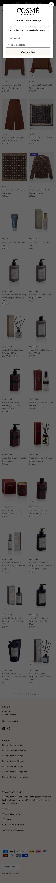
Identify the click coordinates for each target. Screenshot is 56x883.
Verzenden (28, 52)
